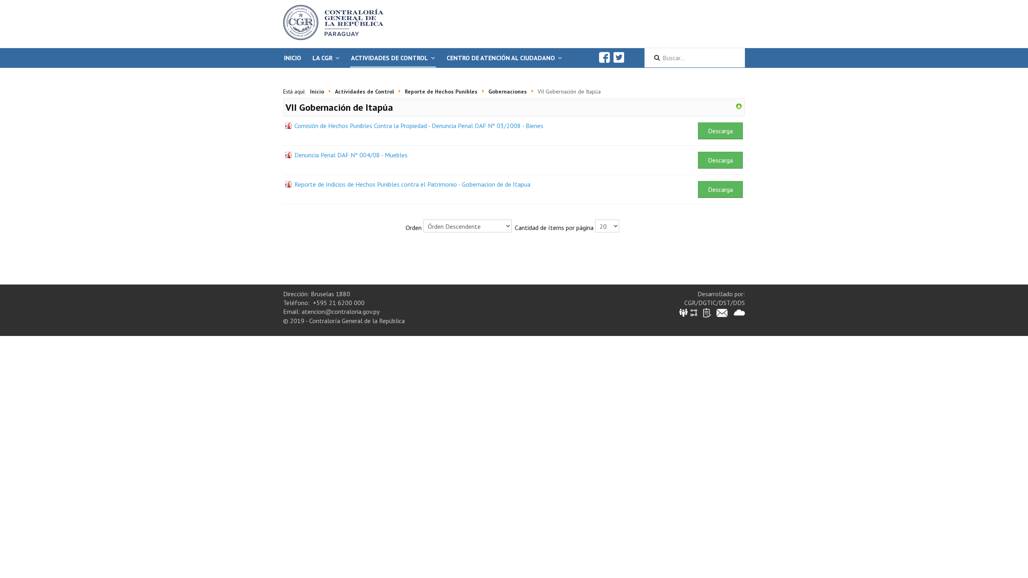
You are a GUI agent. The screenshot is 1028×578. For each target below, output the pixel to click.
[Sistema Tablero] (707, 312)
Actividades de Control (389, 58)
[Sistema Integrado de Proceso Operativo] (694, 312)
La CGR (322, 58)
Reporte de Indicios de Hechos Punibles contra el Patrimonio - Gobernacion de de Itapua (412, 184)
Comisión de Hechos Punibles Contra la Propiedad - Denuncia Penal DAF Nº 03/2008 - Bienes (418, 126)
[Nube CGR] (739, 312)
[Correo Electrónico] (722, 312)
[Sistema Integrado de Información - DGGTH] (684, 312)
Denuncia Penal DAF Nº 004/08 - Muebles (351, 155)
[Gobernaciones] (739, 106)
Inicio (292, 58)
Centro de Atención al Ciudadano (501, 58)
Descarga (720, 131)
